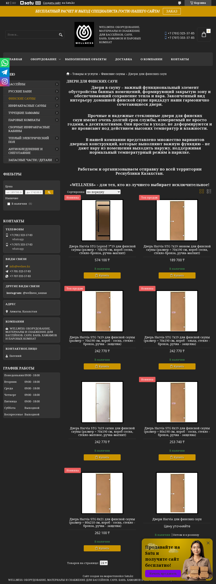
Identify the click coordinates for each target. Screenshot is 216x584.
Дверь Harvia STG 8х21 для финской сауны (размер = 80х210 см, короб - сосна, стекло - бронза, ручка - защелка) (102, 522)
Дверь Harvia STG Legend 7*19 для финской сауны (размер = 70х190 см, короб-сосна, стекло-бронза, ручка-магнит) (102, 250)
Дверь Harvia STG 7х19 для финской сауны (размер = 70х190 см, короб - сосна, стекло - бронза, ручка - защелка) (102, 341)
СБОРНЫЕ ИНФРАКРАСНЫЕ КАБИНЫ (29, 129)
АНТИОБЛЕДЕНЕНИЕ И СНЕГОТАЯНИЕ (25, 151)
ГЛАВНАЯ (14, 59)
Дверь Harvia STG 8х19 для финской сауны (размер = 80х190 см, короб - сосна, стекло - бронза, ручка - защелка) (177, 432)
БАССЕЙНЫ (16, 84)
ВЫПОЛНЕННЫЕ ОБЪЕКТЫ (86, 59)
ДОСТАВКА (123, 59)
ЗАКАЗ (171, 11)
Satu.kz (128, 576)
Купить (104, 275)
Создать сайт (52, 2)
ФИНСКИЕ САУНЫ (21, 98)
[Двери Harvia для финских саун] (177, 493)
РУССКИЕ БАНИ (20, 91)
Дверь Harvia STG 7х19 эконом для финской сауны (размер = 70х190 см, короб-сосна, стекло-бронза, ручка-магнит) (177, 250)
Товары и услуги (85, 74)
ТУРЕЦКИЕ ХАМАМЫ (23, 113)
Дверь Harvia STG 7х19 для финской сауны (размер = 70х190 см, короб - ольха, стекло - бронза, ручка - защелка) (177, 341)
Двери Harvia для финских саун (177, 519)
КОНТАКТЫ (180, 59)
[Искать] (60, 35)
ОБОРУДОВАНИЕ (44, 59)
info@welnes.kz (19, 266)
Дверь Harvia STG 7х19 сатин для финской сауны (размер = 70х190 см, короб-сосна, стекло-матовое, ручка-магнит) (102, 432)
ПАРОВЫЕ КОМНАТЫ (24, 120)
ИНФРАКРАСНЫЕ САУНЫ (27, 106)
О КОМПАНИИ (151, 59)
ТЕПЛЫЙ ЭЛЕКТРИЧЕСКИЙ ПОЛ (28, 140)
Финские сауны (113, 74)
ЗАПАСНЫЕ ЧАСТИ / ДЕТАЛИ (30, 160)
